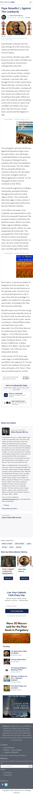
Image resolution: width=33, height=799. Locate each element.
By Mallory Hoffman (16, 690)
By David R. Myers (16, 682)
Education (18, 547)
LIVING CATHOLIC (19, 543)
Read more (8, 578)
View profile (21, 17)
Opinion (29, 543)
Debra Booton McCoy (16, 15)
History (11, 547)
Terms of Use (8, 772)
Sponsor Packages (16, 750)
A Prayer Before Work (18, 659)
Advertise (7, 750)
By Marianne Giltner (16, 655)
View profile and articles (10, 508)
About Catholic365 (9, 747)
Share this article (26, 377)
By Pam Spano (15, 661)
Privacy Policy (8, 775)
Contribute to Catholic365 (11, 752)
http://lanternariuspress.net (10, 499)
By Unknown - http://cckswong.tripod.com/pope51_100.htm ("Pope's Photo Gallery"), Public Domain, (14, 38)
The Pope (4, 547)
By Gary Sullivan (15, 672)
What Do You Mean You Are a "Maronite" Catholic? (19, 678)
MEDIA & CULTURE (7, 543)
